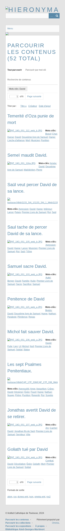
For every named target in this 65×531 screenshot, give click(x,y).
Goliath (36, 464)
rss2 (48, 496)
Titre (22, 106)
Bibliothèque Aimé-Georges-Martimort (25, 529)
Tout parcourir (14, 70)
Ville (28, 434)
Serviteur (20, 434)
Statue (26, 349)
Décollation (19, 464)
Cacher (53, 428)
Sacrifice (27, 284)
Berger (10, 281)
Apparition (41, 389)
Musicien (35, 140)
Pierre (39, 170)
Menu (10, 28)
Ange (32, 389)
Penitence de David (25, 298)
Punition (45, 140)
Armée (53, 163)
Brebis (48, 310)
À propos (40, 526)
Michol (25, 346)
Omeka (55, 523)
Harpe (52, 137)
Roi (49, 212)
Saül (54, 212)
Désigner (18, 392)
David (18, 137)
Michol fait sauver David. (30, 331)
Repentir (35, 395)
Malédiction (29, 170)
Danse (10, 137)
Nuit (32, 346)
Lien (15, 346)
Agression (24, 209)
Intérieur (48, 209)
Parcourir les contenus (17, 519)
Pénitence (22, 317)
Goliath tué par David (27, 449)
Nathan (52, 313)
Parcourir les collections (18, 523)
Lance (10, 212)
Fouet (33, 392)
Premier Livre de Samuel (34, 212)
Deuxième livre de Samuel (35, 137)
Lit (20, 346)
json (31, 496)
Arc (47, 428)
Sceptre (49, 395)
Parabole (11, 317)
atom (9, 496)
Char (54, 134)
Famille (25, 281)
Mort (28, 140)
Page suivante (34, 96)
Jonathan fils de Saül (24, 431)
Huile (33, 281)
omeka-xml (39, 496)
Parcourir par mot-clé (35, 70)
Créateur (32, 106)
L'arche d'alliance (16, 140)
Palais (18, 212)
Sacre (19, 284)
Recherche (57, 15)
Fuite (9, 346)
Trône (29, 251)
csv (14, 496)
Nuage (10, 395)
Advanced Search (51, 15)
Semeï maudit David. (27, 155)
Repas (32, 317)
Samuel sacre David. (27, 266)
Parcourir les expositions (18, 526)
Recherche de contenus (19, 79)
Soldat (19, 349)
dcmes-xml (23, 496)
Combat (49, 460)
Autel (48, 277)
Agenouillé (24, 389)
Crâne (50, 389)
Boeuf (48, 134)
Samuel (36, 284)
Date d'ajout (45, 106)
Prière (18, 395)
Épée (27, 392)
